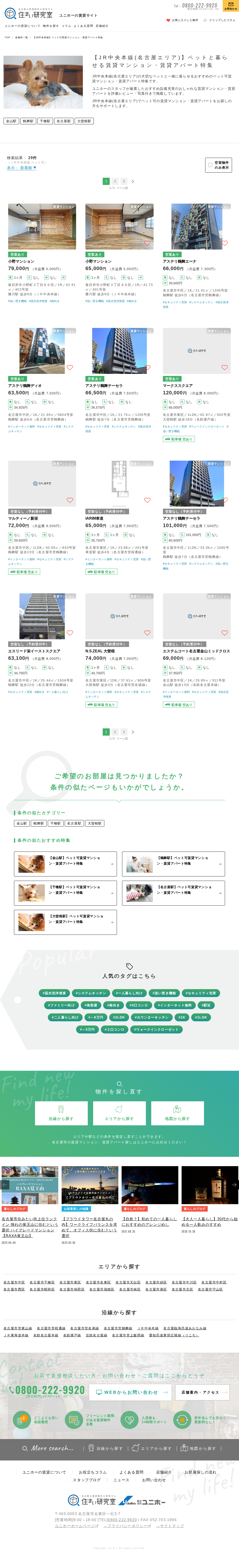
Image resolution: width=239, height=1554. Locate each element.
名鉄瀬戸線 (72, 1335)
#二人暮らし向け (65, 1017)
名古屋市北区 (182, 1289)
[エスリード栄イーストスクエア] (42, 650)
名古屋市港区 (156, 1289)
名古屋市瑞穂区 (102, 1289)
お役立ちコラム (93, 1472)
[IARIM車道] (119, 517)
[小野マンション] (42, 256)
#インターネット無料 (21, 426)
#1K (182, 1017)
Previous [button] (4, 1184)
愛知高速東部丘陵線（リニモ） (174, 1335)
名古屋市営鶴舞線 (118, 1328)
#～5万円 (87, 1029)
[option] (30, 1206)
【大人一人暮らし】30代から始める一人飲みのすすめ (210, 1222)
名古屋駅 (64, 121)
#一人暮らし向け (57, 692)
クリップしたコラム (222, 20)
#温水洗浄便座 (38, 301)
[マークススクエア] (196, 385)
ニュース (121, 1480)
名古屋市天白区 (128, 1282)
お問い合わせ (154, 1480)
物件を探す (51, 26)
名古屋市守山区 (210, 1289)
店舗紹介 (102, 26)
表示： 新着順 (20, 168)
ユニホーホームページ (75, 1526)
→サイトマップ (170, 1526)
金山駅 (11, 121)
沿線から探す (110, 1448)
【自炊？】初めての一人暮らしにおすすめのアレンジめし (149, 1222)
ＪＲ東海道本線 (16, 1335)
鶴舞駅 (28, 121)
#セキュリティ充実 (175, 302)
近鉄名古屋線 (96, 1335)
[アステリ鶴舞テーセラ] (119, 385)
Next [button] (234, 1184)
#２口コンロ (115, 1029)
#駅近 (206, 1005)
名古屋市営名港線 (84, 1328)
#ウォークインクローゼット (207, 426)
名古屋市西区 (14, 1289)
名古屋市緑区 (156, 1282)
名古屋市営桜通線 (51, 1328)
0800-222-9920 (122, 1520)
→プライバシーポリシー (125, 1526)
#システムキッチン (201, 302)
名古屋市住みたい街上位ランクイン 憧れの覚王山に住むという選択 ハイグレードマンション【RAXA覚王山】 (30, 1227)
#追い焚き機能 (17, 301)
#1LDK (201, 1017)
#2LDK (119, 1017)
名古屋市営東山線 (18, 1328)
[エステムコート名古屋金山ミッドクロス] (196, 650)
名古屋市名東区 (98, 1282)
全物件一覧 (21, 37)
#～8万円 (95, 1017)
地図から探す (203, 1448)
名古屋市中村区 (214, 1282)
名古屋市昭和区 (42, 1289)
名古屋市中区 (14, 1282)
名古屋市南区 (130, 1289)
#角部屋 (91, 1005)
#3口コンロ (139, 1005)
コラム (66, 26)
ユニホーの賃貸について (23, 26)
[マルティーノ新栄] (42, 517)
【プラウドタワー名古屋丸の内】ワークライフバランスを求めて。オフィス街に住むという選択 (89, 1227)
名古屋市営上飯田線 (128, 1335)
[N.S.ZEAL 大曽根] (119, 650)
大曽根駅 (84, 121)
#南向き (55, 301)
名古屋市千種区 (42, 1282)
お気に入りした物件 (185, 20)
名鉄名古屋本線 (46, 1335)
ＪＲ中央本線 (148, 1328)
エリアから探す (156, 1448)
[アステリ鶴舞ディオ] (42, 385)
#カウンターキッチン (152, 1017)
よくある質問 (83, 26)
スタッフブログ (87, 1480)
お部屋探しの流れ (201, 1472)
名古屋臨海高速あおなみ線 (185, 1328)
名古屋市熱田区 (72, 1289)
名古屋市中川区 (184, 1282)
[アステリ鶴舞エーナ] (196, 256)
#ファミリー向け (61, 1005)
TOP (7, 37)
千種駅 (45, 121)
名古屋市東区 (70, 1282)
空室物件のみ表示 (222, 165)
